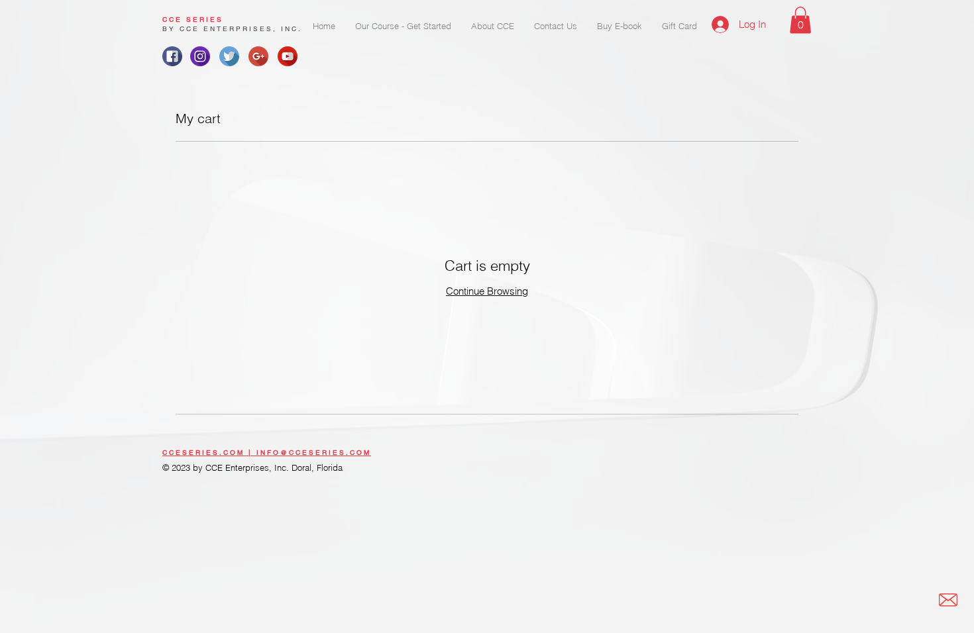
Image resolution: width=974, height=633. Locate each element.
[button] (800, 20)
